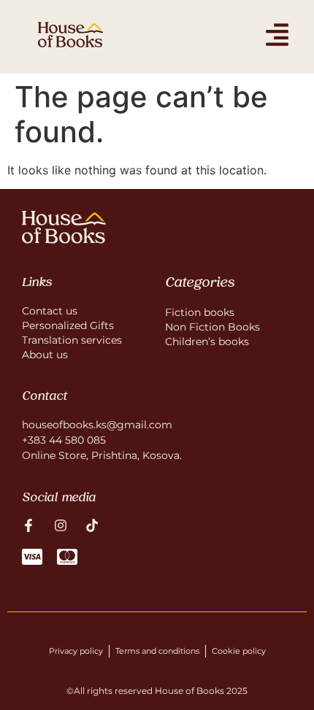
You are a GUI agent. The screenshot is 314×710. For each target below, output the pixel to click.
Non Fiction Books (212, 326)
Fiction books (199, 312)
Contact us (49, 310)
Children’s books (207, 341)
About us (45, 354)
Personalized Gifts (68, 325)
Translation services (72, 340)
